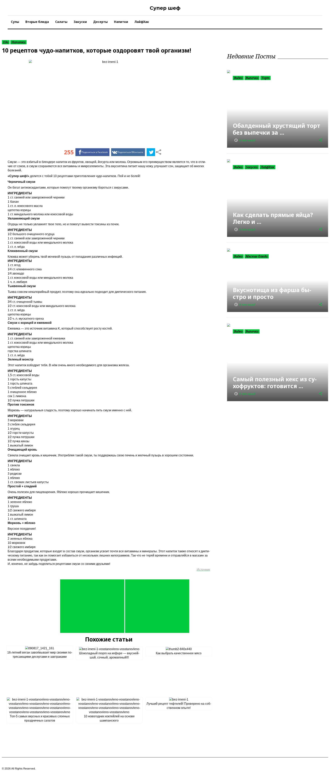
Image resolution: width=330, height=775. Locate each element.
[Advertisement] (92, 606)
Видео (238, 78)
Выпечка (252, 78)
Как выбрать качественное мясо (178, 653)
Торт (265, 78)
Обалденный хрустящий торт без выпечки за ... (276, 129)
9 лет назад (244, 140)
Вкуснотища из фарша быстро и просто (272, 293)
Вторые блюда (37, 22)
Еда (5, 42)
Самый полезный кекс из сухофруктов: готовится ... (275, 382)
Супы (15, 22)
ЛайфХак (141, 22)
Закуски (80, 22)
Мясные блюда (257, 256)
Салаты (61, 22)
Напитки (121, 22)
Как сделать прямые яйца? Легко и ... (273, 218)
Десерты (100, 22)
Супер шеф (165, 8)
